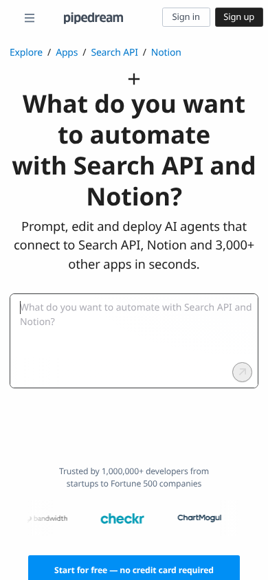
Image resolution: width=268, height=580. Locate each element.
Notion (166, 52)
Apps (67, 52)
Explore (26, 52)
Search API (114, 52)
